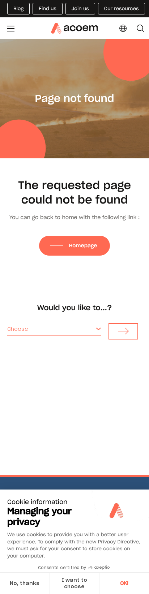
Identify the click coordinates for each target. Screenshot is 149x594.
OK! (124, 583)
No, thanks (24, 583)
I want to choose (74, 583)
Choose (17, 329)
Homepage (83, 245)
